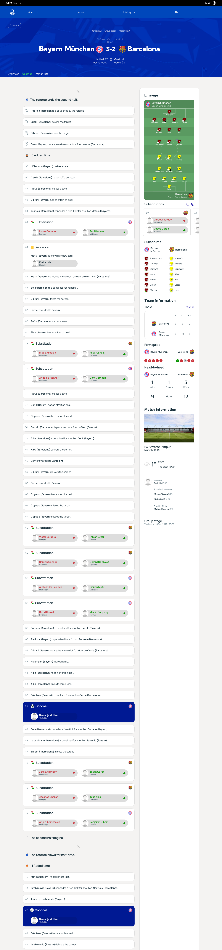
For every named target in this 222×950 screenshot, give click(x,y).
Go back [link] (15, 25)
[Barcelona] (154, 323)
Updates (27, 74)
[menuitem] (49, 12)
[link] (80, 12)
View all (190, 307)
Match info (42, 74)
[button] (33, 12)
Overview (13, 74)
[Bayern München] (154, 333)
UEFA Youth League (12, 12)
